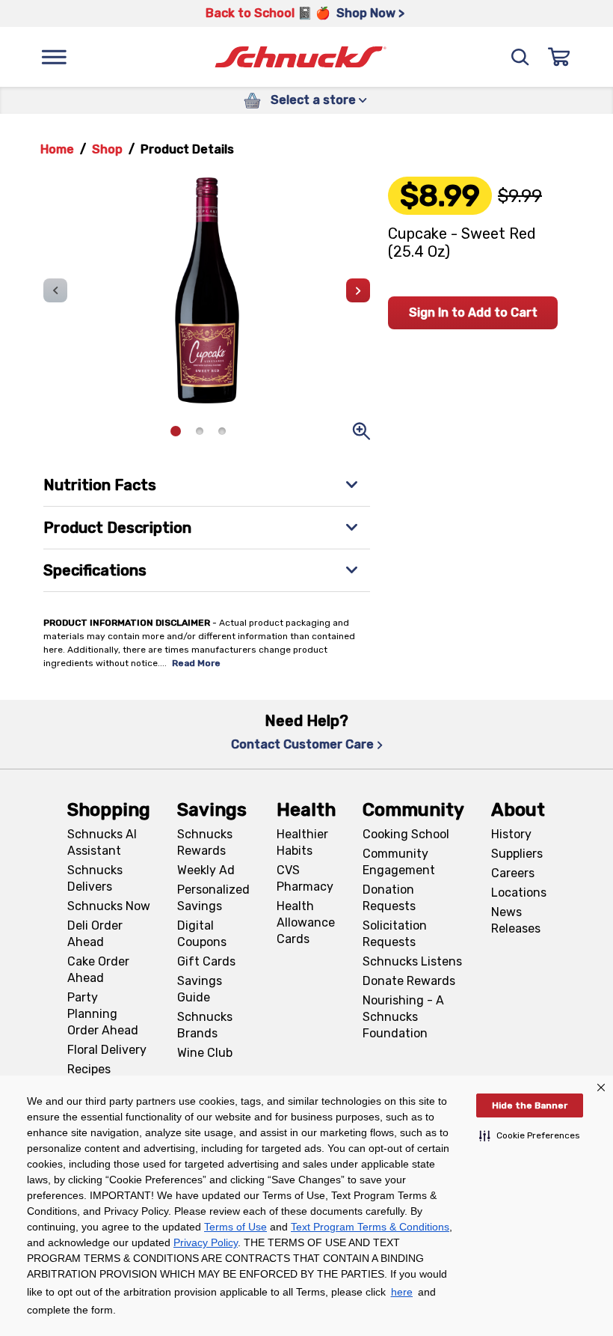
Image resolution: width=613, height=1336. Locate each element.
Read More (196, 663)
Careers (513, 873)
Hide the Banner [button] (529, 1105)
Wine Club (204, 1053)
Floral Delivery (107, 1050)
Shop (107, 149)
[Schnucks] (300, 57)
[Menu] (53, 56)
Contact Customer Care (302, 744)
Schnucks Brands (204, 1025)
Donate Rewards (409, 981)
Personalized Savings (213, 897)
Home (57, 149)
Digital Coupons (202, 933)
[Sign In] (559, 56)
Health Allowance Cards (306, 922)
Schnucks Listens (412, 961)
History (511, 834)
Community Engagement (399, 862)
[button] (529, 1135)
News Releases (515, 920)
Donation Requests (389, 897)
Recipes (89, 1069)
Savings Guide (199, 989)
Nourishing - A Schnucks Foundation (403, 1016)
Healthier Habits (302, 842)
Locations (518, 892)
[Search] (520, 56)
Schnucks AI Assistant (102, 842)
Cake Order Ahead (98, 969)
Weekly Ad (206, 870)
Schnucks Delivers (95, 878)
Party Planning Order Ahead (102, 1013)
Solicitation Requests (395, 933)
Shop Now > (370, 13)
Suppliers (517, 854)
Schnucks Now (108, 906)
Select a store (313, 100)
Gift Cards (206, 961)
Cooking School (406, 834)
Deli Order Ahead (95, 933)
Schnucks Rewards (204, 842)
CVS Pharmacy (305, 878)
